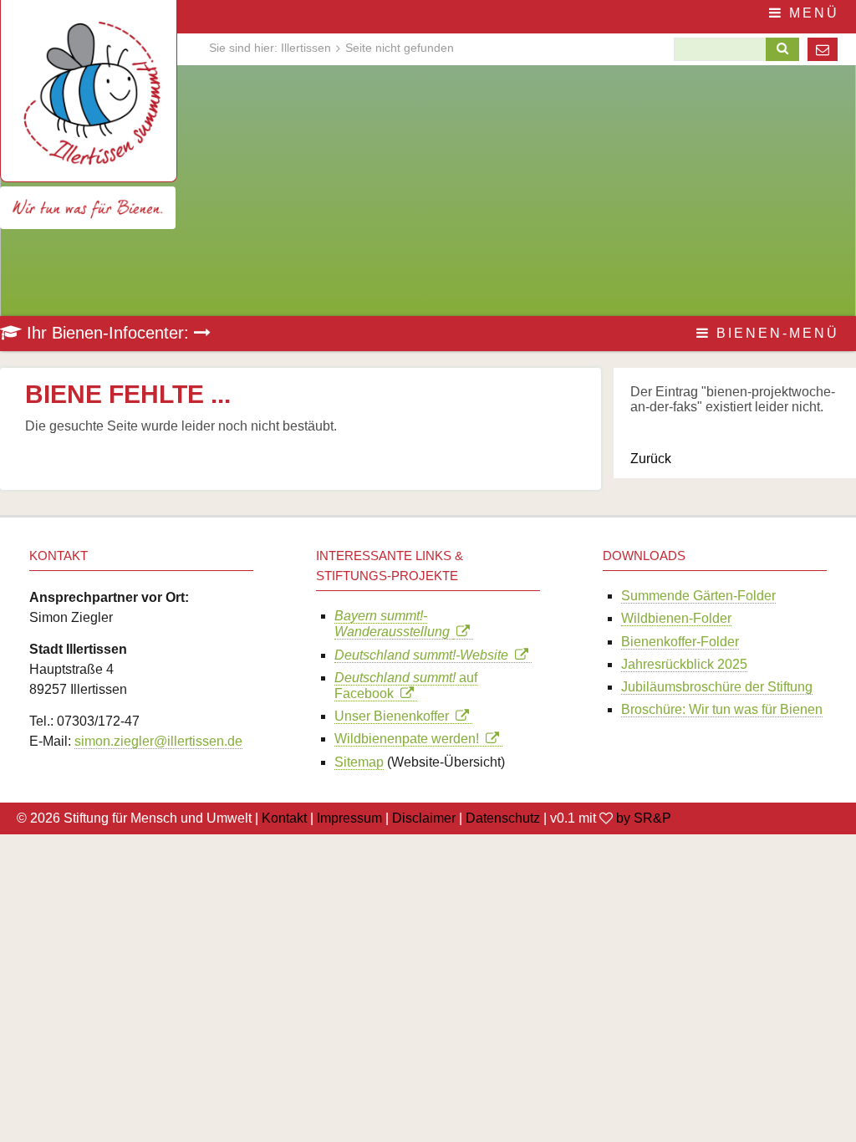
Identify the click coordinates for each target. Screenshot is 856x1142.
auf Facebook (405, 685)
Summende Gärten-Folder (698, 596)
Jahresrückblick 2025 (684, 664)
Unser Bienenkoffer (395, 716)
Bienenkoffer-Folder (680, 642)
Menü (811, 13)
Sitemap (359, 762)
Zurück (650, 458)
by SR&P (643, 818)
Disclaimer (424, 818)
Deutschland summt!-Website (424, 655)
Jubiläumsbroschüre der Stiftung (717, 687)
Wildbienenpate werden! (410, 739)
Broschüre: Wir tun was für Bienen (722, 709)
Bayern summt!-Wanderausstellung (393, 624)
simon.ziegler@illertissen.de (158, 741)
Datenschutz (503, 818)
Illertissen (306, 47)
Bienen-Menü (775, 333)
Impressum (349, 818)
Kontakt (284, 818)
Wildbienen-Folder (676, 618)
